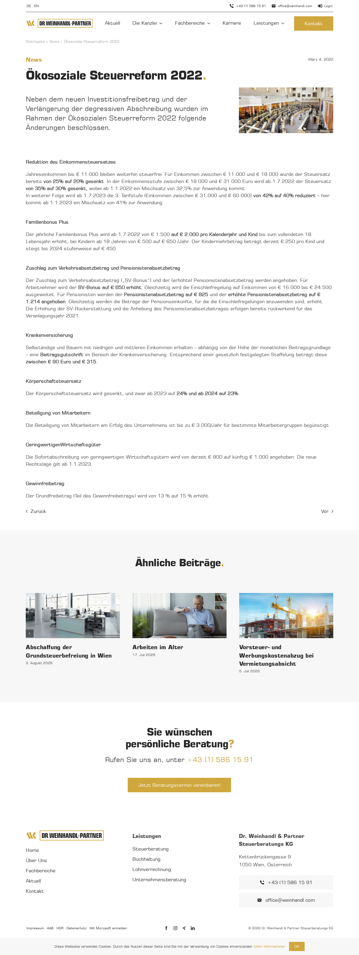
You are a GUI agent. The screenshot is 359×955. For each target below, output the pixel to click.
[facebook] (166, 928)
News (54, 41)
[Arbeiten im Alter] (179, 615)
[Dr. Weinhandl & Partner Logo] (59, 20)
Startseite (35, 41)
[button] (30, 633)
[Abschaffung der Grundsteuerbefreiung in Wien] (73, 615)
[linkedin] (193, 928)
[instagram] (175, 928)
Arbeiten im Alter (157, 647)
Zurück (38, 511)
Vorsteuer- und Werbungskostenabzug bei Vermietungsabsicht (276, 655)
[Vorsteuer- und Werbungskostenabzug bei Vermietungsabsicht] (286, 615)
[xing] (184, 928)
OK (296, 946)
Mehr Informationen (269, 946)
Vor (325, 511)
